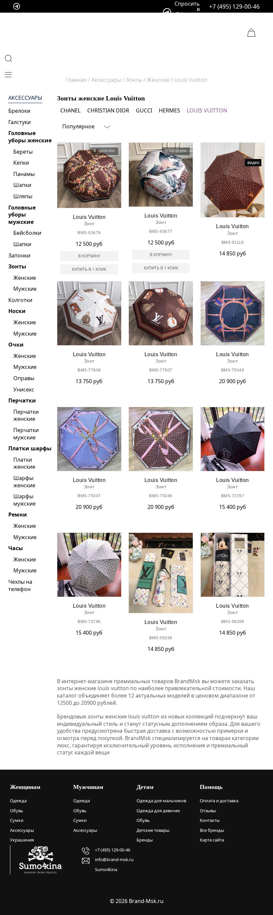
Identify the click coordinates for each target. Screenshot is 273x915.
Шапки (22, 185)
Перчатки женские (26, 415)
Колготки (20, 300)
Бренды (144, 840)
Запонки (19, 255)
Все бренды (212, 830)
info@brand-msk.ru (114, 859)
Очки (16, 344)
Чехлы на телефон (20, 585)
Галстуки (19, 122)
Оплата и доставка (219, 801)
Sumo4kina (106, 869)
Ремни (17, 514)
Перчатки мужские (26, 433)
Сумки (16, 820)
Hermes (169, 110)
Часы (15, 548)
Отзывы (208, 811)
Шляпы (22, 196)
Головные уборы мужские (22, 215)
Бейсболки (27, 232)
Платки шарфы (30, 448)
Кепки (21, 162)
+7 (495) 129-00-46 (234, 6)
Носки (17, 311)
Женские (24, 277)
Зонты (17, 266)
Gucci (144, 110)
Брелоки (19, 110)
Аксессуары (25, 97)
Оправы (23, 378)
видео (253, 162)
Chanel (70, 110)
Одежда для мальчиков (161, 801)
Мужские (25, 288)
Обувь (16, 811)
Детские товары (152, 830)
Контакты (210, 820)
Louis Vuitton (207, 110)
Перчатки (22, 400)
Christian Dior (108, 110)
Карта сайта (212, 840)
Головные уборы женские (30, 136)
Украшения (22, 840)
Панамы (24, 174)
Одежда (18, 801)
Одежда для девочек (158, 811)
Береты (23, 151)
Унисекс (23, 389)
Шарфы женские (24, 481)
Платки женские (24, 463)
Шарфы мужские (24, 500)
